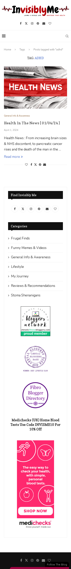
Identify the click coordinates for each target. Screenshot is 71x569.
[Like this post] (26, 165)
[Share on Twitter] (35, 165)
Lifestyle (17, 266)
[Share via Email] (44, 165)
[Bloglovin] (50, 23)
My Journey (20, 276)
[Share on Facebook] (31, 165)
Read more (12, 156)
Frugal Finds (20, 238)
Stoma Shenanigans (25, 295)
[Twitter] (26, 23)
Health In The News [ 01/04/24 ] (32, 123)
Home (7, 49)
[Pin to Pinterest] (40, 165)
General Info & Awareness (30, 257)
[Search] (67, 36)
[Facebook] (20, 23)
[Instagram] (32, 23)
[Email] (43, 23)
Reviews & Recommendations (33, 286)
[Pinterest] (38, 23)
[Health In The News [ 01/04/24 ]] (35, 87)
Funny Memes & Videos (29, 248)
